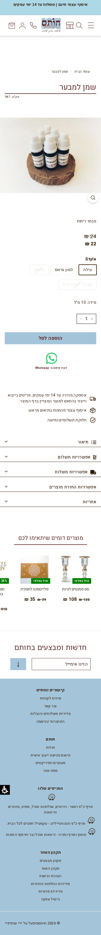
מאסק (39, 269)
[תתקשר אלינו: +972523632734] (33, 25)
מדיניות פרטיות (50, 891)
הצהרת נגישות (50, 876)
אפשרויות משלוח (72, 472)
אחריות (89, 502)
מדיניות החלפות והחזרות (50, 883)
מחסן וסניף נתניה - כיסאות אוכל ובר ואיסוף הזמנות (46, 834)
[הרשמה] (18, 664)
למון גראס (64, 269)
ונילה (87, 269)
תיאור (84, 442)
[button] (50, 338)
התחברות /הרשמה (50, 721)
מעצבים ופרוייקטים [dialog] (51, 762)
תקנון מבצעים (50, 860)
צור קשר (50, 706)
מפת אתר (50, 770)
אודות (50, 747)
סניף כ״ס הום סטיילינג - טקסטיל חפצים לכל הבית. (45, 823)
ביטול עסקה (50, 899)
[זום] (93, 198)
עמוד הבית (82, 71)
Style (90, 259)
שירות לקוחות (50, 698)
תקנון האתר (51, 868)
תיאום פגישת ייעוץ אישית (50, 755)
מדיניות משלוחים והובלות (50, 713)
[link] (69, 25)
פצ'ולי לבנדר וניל (77, 284)
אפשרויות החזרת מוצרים (72, 487)
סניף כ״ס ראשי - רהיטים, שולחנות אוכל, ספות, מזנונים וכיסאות (50, 809)
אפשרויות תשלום (75, 457)
